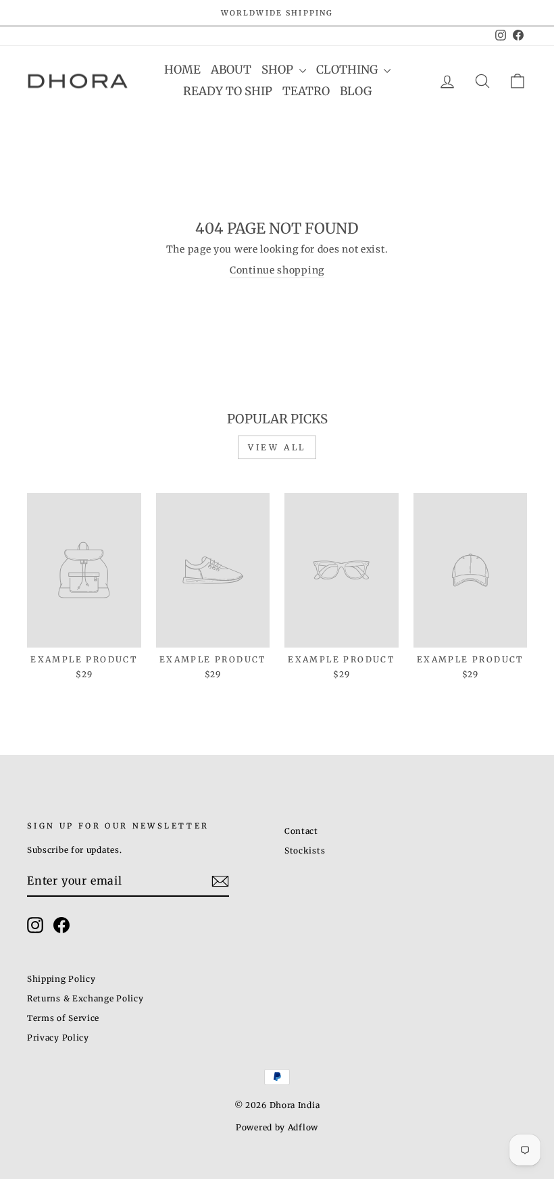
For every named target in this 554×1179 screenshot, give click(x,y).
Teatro (306, 91)
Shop (278, 69)
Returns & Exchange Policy (85, 998)
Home (182, 69)
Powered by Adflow (277, 1127)
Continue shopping (277, 270)
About (231, 69)
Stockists (304, 850)
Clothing (348, 69)
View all (277, 447)
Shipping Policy (61, 979)
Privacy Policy (58, 1037)
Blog (356, 91)
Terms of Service (63, 1018)
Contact (301, 831)
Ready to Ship (227, 91)
